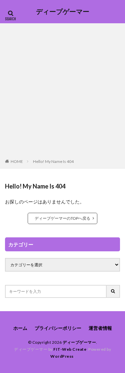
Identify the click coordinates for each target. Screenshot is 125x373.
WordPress (62, 356)
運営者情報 (100, 328)
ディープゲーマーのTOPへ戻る (62, 218)
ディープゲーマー (62, 11)
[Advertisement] (62, 92)
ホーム (20, 328)
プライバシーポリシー (58, 328)
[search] (113, 291)
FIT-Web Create (69, 349)
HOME (17, 161)
